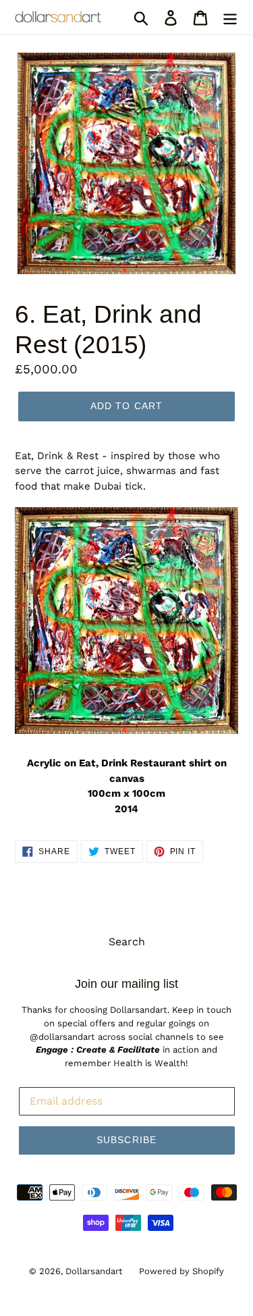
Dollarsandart (93, 1271)
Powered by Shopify (181, 1271)
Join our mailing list (126, 984)
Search (127, 941)
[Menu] (230, 17)
